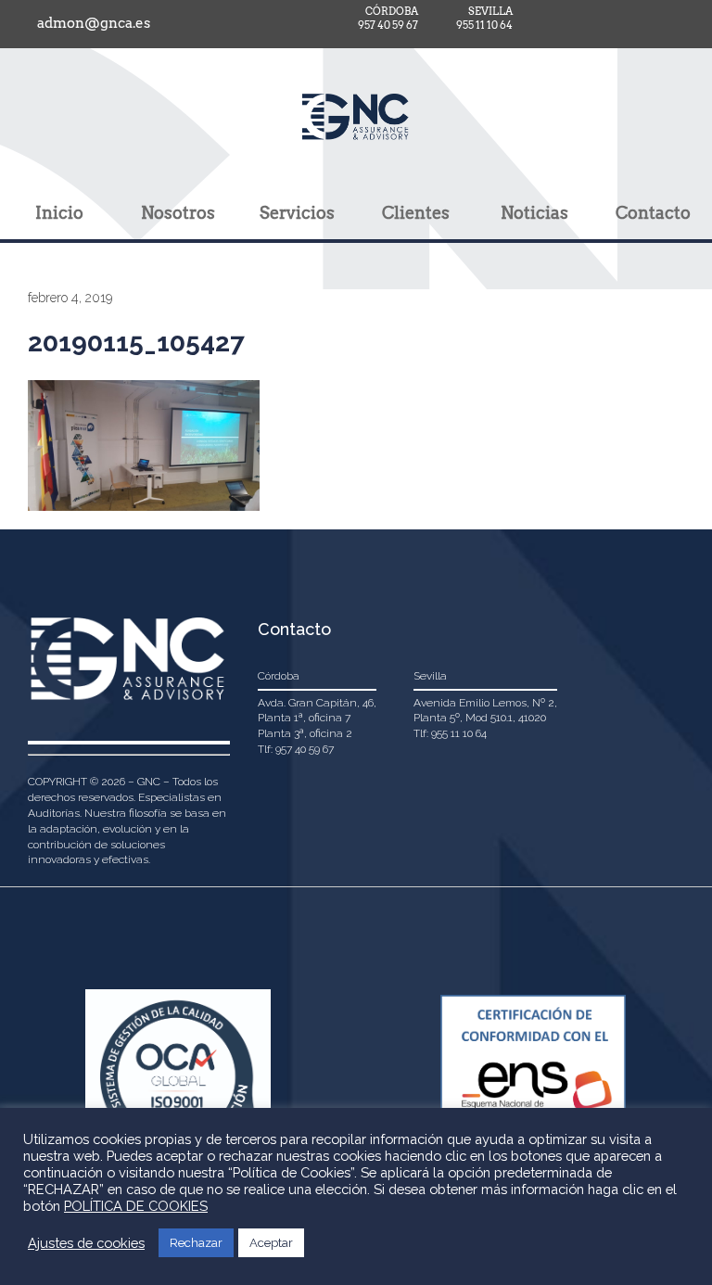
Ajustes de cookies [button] (86, 1243)
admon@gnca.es (93, 23)
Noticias (534, 213)
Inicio (59, 213)
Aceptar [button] (271, 1243)
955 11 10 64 (484, 25)
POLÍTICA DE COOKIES (136, 1206)
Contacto (653, 213)
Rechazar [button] (196, 1243)
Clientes (416, 213)
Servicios (297, 213)
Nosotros (178, 213)
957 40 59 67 (388, 25)
